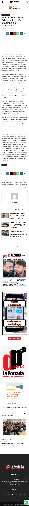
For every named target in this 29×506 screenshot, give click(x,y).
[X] (11, 33)
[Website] (20, 494)
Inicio (2, 12)
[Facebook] (7, 33)
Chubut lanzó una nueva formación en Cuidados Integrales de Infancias (12, 438)
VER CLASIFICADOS (14, 339)
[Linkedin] (21, 33)
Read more (10, 415)
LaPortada (5, 28)
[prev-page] (2, 240)
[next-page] (5, 240)
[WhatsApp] (17, 33)
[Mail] (12, 494)
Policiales (7, 12)
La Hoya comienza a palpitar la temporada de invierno (7, 184)
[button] (2, 2)
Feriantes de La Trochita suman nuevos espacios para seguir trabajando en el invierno (21, 185)
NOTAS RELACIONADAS (7, 209)
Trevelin (8, 14)
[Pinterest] (14, 33)
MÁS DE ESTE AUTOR (20, 209)
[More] (24, 33)
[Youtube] (14, 498)
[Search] (27, 2)
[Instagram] (8, 494)
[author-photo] (14, 200)
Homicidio (10, 165)
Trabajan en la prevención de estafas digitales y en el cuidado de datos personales (14, 408)
